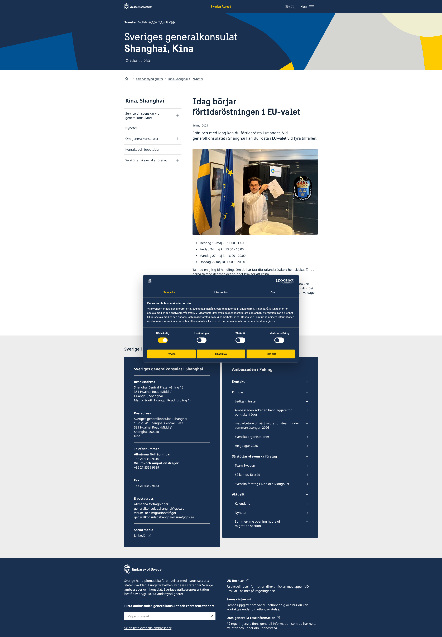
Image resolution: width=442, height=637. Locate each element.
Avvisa (171, 354)
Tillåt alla (270, 354)
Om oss (237, 392)
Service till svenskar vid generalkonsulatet (142, 115)
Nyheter (198, 79)
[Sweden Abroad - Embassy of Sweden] (141, 6)
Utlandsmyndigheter (149, 79)
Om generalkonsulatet (141, 139)
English (142, 22)
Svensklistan (236, 599)
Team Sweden (245, 465)
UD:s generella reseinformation (251, 618)
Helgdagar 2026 (246, 446)
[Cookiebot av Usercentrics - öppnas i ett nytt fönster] (280, 281)
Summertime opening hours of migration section (257, 523)
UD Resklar (235, 580)
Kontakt (238, 381)
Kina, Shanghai (178, 79)
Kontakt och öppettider (142, 149)
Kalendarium (244, 503)
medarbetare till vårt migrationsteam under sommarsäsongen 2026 (267, 425)
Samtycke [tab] (169, 292)
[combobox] (169, 616)
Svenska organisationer (252, 437)
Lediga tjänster (246, 401)
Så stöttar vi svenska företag (146, 160)
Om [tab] (273, 292)
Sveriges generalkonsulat (181, 42)
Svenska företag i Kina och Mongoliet (262, 484)
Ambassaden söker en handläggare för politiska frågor (263, 412)
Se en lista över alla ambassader (147, 628)
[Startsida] (127, 78)
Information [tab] (221, 292)
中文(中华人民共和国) (161, 22)
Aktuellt (238, 494)
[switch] (201, 340)
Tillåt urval (221, 354)
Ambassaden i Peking (252, 369)
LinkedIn (140, 535)
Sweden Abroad (221, 6)
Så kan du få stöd (247, 475)
